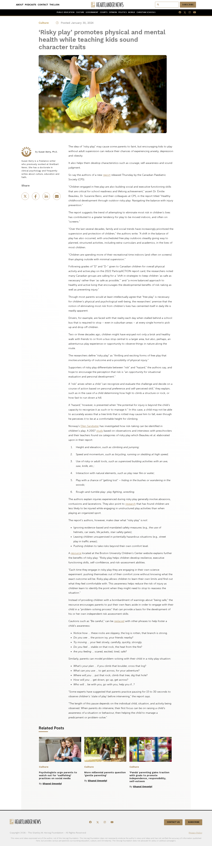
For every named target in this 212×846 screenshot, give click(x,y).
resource (76, 553)
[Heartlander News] (106, 4)
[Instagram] (188, 12)
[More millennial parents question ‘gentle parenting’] (105, 749)
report (107, 174)
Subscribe (188, 5)
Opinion (113, 12)
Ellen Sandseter (90, 426)
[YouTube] (193, 12)
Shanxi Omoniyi (52, 783)
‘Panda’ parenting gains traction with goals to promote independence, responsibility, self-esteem (149, 777)
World (131, 12)
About (19, 4)
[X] (183, 12)
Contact (43, 4)
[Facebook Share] (36, 197)
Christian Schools (146, 12)
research (130, 503)
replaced (119, 621)
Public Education (65, 12)
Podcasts (30, 4)
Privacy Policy (195, 832)
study (99, 430)
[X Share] (25, 197)
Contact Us (173, 822)
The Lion (54, 4)
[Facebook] (178, 12)
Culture (80, 12)
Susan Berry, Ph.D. (48, 151)
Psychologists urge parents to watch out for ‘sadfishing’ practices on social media (58, 775)
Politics (122, 12)
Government (92, 12)
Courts (103, 12)
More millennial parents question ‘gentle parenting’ (105, 774)
